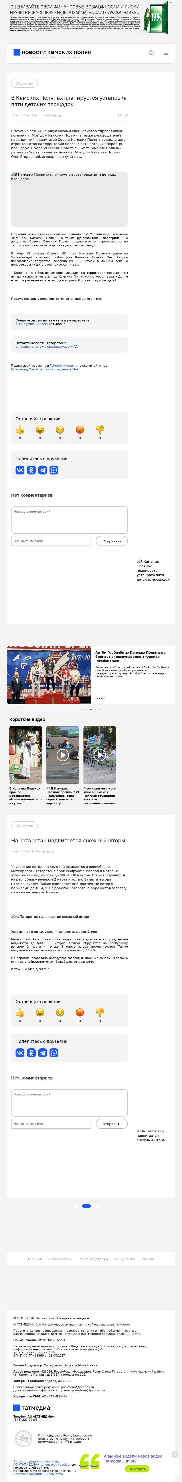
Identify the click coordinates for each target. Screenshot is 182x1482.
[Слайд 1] (82, 709)
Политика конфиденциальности (38, 1474)
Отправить (112, 541)
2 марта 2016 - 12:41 (24, 115)
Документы (125, 1259)
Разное (148, 1259)
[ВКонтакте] (20, 470)
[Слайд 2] (86, 709)
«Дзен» (63, 369)
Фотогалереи (60, 1259)
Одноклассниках (42, 369)
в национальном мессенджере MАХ (47, 346)
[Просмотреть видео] (26, 755)
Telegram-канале (33, 323)
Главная (35, 1259)
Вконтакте (19, 369)
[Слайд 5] (100, 709)
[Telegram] (42, 470)
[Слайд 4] (95, 709)
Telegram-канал (62, 365)
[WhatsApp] (53, 470)
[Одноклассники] (31, 470)
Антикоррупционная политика (37, 1461)
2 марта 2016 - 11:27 (24, 851)
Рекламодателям (93, 1259)
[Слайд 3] (91, 709)
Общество (24, 83)
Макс (76, 369)
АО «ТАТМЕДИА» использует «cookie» (42, 1464)
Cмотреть (137, 1468)
